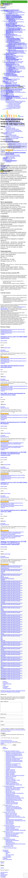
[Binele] (14, 669)
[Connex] (14, 660)
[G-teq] (14, 645)
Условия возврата (7, 688)
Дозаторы (8, 768)
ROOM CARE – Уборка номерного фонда (15, 787)
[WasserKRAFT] (14, 584)
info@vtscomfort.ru (5, 309)
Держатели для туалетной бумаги (13, 763)
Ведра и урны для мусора (11, 82)
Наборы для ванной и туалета (12, 783)
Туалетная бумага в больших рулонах (14, 800)
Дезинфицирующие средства (12, 795)
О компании (6, 686)
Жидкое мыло (9, 790)
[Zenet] (14, 582)
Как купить (5, 682)
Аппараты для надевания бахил (13, 78)
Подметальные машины (11, 134)
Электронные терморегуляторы (13, 72)
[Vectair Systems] (14, 596)
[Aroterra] (14, 674)
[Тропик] (14, 566)
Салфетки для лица (10, 801)
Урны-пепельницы (10, 94)
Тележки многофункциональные (13, 155)
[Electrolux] (14, 654)
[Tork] (14, 598)
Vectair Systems (4, 340)
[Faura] (14, 652)
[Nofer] (14, 618)
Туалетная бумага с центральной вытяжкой (15, 125)
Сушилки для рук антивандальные (13, 130)
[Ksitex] (14, 635)
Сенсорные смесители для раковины (14, 767)
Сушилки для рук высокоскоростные (14, 131)
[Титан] (14, 570)
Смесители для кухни (10, 781)
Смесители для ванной (13, 69)
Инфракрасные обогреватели (12, 63)
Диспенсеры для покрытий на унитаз (14, 31)
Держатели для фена (10, 756)
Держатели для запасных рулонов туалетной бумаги (15, 20)
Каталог (2, 85)
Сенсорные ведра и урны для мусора (14, 28)
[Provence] (14, 612)
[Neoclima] (14, 620)
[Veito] (14, 591)
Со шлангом (8, 161)
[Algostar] (14, 679)
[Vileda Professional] (14, 586)
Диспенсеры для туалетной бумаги (13, 35)
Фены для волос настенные (9, 158)
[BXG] (14, 663)
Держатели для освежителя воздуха (13, 753)
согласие (7, 728)
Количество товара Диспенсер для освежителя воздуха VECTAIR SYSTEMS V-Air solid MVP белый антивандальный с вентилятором (13, 560)
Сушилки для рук (7, 126)
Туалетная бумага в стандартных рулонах (15, 797)
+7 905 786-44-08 (8, 1)
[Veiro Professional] (14, 593)
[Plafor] (14, 615)
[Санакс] (14, 575)
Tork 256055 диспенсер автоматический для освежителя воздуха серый (13, 394)
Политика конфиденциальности (6, 740)
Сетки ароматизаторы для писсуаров (14, 784)
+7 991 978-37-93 (4, 2)
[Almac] (14, 676)
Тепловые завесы (9, 69)
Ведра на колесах (9, 36)
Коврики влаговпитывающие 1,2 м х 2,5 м (17, 47)
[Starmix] (14, 604)
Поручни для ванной (10, 778)
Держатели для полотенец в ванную (14, 754)
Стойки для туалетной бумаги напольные (15, 76)
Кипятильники (9, 65)
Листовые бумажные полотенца (13, 796)
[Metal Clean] (14, 627)
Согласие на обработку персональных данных (9, 741)
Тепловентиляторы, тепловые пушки (14, 70)
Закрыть (2, 743)
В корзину (3, 150)
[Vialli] (14, 589)
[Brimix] (14, 666)
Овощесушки (9, 66)
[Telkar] (14, 600)
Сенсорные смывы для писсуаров (15, 61)
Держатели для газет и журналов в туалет (15, 752)
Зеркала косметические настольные (16, 52)
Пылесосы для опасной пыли (12, 136)
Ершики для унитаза (10, 770)
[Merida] (14, 629)
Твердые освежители (13, 13)
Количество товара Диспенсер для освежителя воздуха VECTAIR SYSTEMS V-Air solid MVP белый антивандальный (13, 471)
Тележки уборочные (10, 157)
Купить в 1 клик (9, 150)
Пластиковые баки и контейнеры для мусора (16, 88)
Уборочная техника (7, 133)
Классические (9, 159)
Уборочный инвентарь (8, 139)
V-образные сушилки (10, 127)
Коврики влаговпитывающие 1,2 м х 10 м (17, 144)
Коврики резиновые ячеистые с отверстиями (16, 53)
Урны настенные (9, 92)
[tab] (15, 157)
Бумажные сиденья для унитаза (13, 789)
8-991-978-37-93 (21, 306)
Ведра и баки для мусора (8, 81)
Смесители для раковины (11, 782)
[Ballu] (14, 672)
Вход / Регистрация (7, 859)
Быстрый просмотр (5, 351)
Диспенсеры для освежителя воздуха (16, 12)
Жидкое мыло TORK (10, 792)
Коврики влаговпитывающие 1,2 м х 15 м (17, 145)
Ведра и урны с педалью (11, 83)
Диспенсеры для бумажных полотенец (14, 757)
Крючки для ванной (10, 774)
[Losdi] (14, 632)
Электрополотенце (10, 132)
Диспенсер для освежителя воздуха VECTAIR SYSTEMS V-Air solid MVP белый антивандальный (13, 453)
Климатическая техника (8, 95)
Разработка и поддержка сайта (6, 742)
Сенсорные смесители (13, 60)
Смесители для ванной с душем (13, 64)
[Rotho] (14, 607)
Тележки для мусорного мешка (12, 154)
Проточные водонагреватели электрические (15, 68)
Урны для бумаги (9, 30)
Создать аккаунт (4, 872)
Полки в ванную (9, 777)
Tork (1, 369)
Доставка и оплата (7, 683)
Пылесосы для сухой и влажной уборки (14, 137)
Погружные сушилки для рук (12, 129)
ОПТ (4, 684)
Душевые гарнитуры (10, 769)
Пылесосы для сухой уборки (12, 138)
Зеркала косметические (11, 49)
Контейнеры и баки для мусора (13, 25)
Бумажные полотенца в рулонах (13, 788)
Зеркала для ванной (10, 773)
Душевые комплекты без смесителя (16, 66)
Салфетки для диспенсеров (12, 802)
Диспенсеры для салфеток (11, 764)
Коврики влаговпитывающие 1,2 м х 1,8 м (17, 143)
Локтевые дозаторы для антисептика (16, 42)
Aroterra (5, 132)
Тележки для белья (10, 37)
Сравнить (5, 858)
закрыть (2, 862)
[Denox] (14, 658)
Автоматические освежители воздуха (9, 86)
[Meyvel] (14, 625)
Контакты (5, 687)
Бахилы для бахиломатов (11, 80)
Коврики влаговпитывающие (12, 42)
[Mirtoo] (14, 622)
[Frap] (14, 648)
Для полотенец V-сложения (14, 27)
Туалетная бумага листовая (12, 803)
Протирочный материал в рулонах (13, 799)
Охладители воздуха (10, 99)
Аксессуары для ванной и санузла (12, 85)
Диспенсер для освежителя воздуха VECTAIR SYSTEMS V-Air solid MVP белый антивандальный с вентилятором (13, 543)
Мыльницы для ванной (11, 776)
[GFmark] (14, 642)
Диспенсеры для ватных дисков (13, 759)
